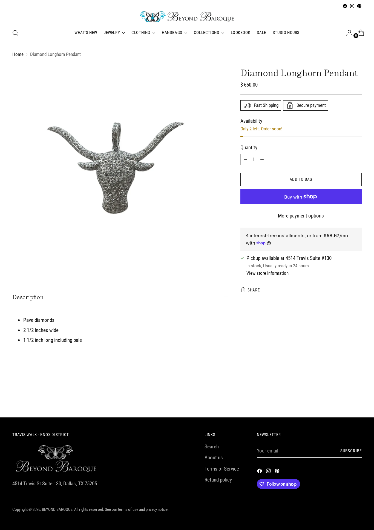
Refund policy (218, 480)
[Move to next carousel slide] (357, 398)
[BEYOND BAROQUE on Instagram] (352, 6)
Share (254, 290)
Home (18, 54)
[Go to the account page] (347, 32)
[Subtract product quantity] (246, 159)
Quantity (248, 147)
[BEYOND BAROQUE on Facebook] (345, 6)
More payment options (301, 216)
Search (212, 446)
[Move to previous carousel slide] (344, 398)
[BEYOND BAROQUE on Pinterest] (359, 6)
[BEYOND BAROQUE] (187, 17)
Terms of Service (222, 469)
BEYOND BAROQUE (57, 509)
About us (214, 457)
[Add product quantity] (262, 159)
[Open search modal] (15, 32)
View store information (267, 273)
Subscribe (351, 450)
